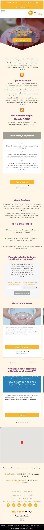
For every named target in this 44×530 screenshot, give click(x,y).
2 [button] (12, 362)
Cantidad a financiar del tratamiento (14, 284)
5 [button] (18, 362)
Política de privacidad (19, 501)
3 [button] (14, 362)
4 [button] (16, 362)
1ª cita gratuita (22, 40)
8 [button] (25, 362)
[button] (22, 443)
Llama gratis (12, 2)
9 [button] (27, 362)
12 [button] (33, 362)
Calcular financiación (22, 293)
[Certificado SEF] (23, 520)
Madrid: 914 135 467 (22, 491)
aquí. (27, 528)
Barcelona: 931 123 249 (22, 495)
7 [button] (23, 362)
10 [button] (29, 362)
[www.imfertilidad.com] (22, 516)
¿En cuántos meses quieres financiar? (30, 284)
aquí (24, 169)
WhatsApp (34, 2)
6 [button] (20, 362)
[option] (22, 153)
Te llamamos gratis (22, 182)
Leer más (22, 415)
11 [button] (31, 362)
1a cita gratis (23, 7)
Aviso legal (7, 501)
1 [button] (10, 362)
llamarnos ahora (22, 188)
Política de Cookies (34, 501)
